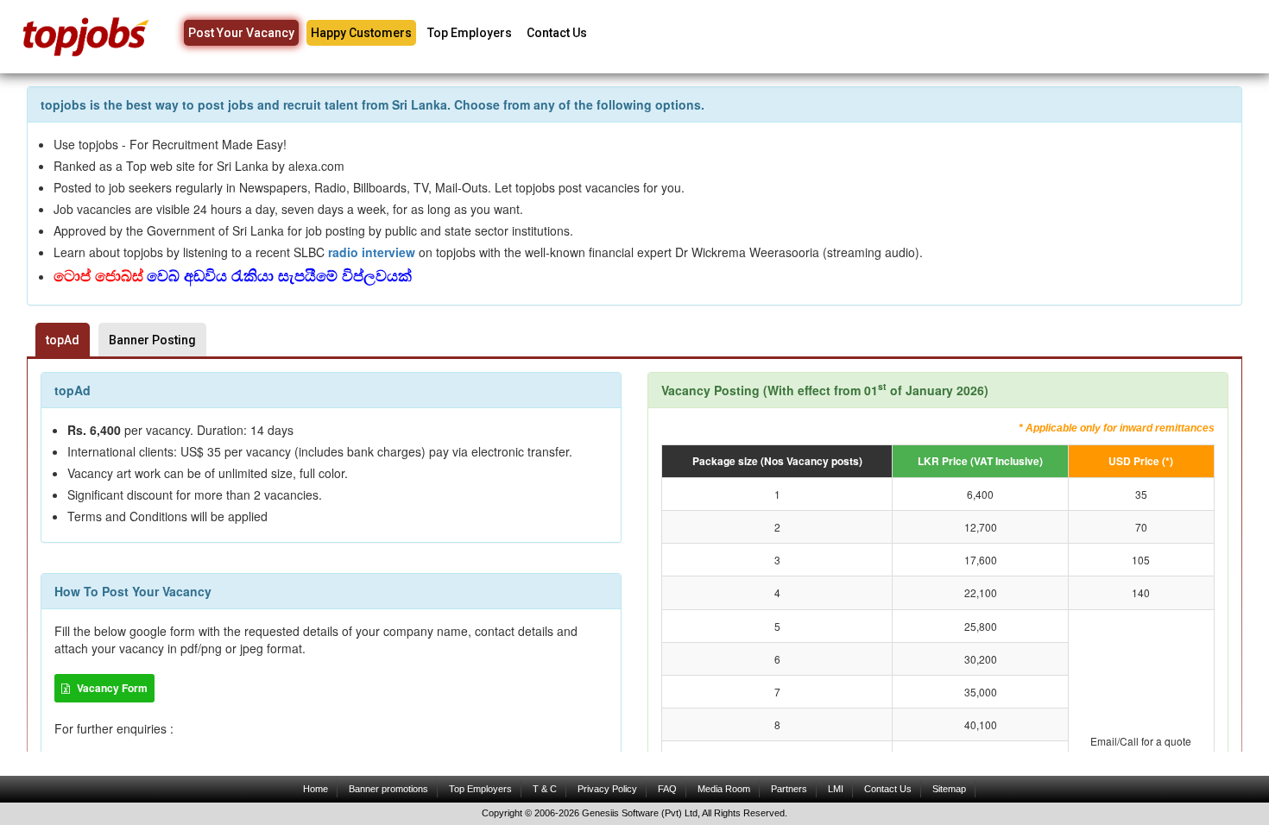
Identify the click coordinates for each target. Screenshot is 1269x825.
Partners (789, 789)
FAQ (667, 789)
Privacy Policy (607, 789)
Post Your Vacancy (241, 33)
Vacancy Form (111, 688)
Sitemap (949, 789)
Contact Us (557, 33)
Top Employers (469, 33)
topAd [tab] (62, 340)
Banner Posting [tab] (152, 340)
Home (315, 789)
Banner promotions (388, 789)
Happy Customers (361, 33)
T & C (545, 789)
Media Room (724, 789)
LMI (835, 789)
